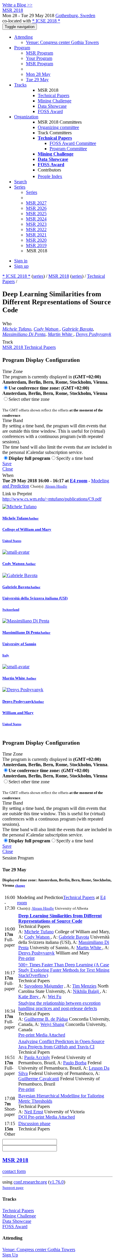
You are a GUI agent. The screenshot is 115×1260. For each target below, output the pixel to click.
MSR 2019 (36, 245)
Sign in (20, 260)
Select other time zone (29, 399)
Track (7, 341)
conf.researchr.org (30, 1181)
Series (31, 192)
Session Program (18, 857)
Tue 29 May (37, 79)
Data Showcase (52, 106)
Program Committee (68, 148)
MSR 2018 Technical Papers (29, 347)
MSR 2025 (36, 213)
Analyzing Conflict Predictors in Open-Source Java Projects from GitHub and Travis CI (61, 1044)
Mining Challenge (54, 100)
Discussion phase (34, 1123)
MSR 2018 (58, 276)
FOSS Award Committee (73, 143)
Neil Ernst (33, 1111)
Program (22, 47)
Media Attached (49, 1034)
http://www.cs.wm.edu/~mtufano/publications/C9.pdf (51, 498)
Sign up (21, 266)
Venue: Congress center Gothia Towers (62, 42)
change (20, 885)
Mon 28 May (38, 74)
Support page (13, 1187)
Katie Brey (29, 996)
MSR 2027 (36, 202)
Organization (26, 116)
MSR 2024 (36, 218)
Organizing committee (58, 127)
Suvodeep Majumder (43, 985)
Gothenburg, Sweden (75, 15)
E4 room (78, 480)
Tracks (20, 84)
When (8, 475)
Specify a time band (74, 458)
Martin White (60, 334)
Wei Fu (54, 996)
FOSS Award (50, 111)
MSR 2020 (36, 240)
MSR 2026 (36, 208)
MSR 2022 (36, 229)
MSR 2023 (36, 224)
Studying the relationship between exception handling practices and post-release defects (59, 1006)
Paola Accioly (37, 1057)
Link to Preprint (17, 493)
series (38, 276)
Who (7, 323)
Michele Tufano (16, 328)
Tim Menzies (84, 985)
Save (7, 463)
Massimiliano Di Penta (23, 334)
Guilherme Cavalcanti (38, 1078)
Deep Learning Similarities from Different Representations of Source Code (60, 918)
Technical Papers (53, 95)
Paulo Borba (74, 1062)
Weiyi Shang (52, 1024)
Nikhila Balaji (86, 991)
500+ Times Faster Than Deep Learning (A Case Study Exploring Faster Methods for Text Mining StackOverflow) (63, 970)
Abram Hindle (56, 486)
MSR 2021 (36, 234)
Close (7, 468)
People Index (50, 176)
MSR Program (39, 52)
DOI (22, 1117)
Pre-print (26, 958)
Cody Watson (47, 328)
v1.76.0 (57, 1181)
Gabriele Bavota (77, 328)
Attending (23, 37)
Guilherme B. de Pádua (46, 1019)
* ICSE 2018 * (46, 20)
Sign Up (10, 1254)
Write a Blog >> (17, 4)
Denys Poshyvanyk (93, 334)
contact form (14, 1171)
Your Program (39, 58)
